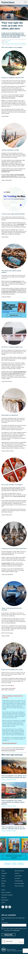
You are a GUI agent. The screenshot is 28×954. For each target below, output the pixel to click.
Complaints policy (19, 881)
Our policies (17, 878)
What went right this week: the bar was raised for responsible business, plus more (13, 827)
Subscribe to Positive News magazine (14, 856)
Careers (3, 902)
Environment (7, 43)
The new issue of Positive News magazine (10, 487)
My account (4, 897)
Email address (5, 922)
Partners (3, 890)
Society (19, 43)
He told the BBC (20, 224)
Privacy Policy (17, 930)
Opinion (3, 883)
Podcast (3, 886)
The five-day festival (5, 563)
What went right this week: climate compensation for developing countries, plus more (13, 802)
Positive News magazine (6, 895)
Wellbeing (23, 43)
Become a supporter (6, 892)
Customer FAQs (18, 875)
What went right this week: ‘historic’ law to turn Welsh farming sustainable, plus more (14, 776)
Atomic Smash (12, 949)
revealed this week (16, 281)
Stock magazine (5, 900)
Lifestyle (3, 875)
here (12, 633)
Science (15, 43)
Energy (2, 43)
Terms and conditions (19, 883)
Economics (3, 779)
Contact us (17, 873)
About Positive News (19, 870)
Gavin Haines (8, 40)
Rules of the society (19, 886)
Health (12, 43)
